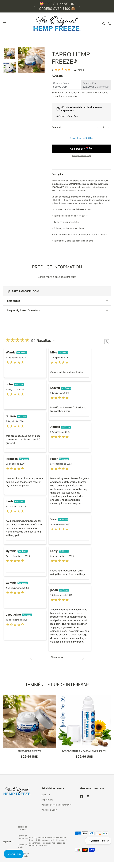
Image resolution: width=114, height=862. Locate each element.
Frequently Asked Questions (23, 310)
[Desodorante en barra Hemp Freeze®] (84, 721)
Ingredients (13, 300)
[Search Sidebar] (104, 24)
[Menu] (5, 23)
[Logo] (57, 24)
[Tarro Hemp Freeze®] (29, 721)
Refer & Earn (14, 853)
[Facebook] (81, 796)
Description (58, 174)
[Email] (88, 796)
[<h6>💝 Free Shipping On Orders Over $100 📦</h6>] (57, 6)
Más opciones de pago (81, 155)
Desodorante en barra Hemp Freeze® (84, 751)
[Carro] (109, 24)
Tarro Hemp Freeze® (30, 751)
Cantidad (56, 127)
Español (7, 841)
